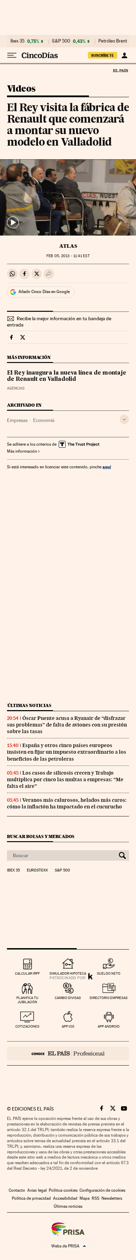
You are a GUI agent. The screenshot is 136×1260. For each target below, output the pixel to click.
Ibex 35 (17, 41)
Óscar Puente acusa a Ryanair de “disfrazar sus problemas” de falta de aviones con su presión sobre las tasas (67, 725)
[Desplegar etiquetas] (124, 419)
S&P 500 (61, 41)
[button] (68, 197)
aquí (107, 466)
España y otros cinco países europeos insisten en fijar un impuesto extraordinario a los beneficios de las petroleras (66, 752)
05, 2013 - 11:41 (67, 256)
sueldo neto (108, 973)
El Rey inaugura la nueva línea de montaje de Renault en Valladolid (66, 376)
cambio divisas (68, 998)
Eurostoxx (37, 870)
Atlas (68, 246)
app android (109, 1026)
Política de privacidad (31, 1198)
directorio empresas (109, 998)
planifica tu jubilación (27, 1000)
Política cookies (63, 1190)
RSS (95, 1198)
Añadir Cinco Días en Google (44, 291)
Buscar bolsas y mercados (40, 836)
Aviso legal (37, 1190)
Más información (22, 451)
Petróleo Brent (112, 41)
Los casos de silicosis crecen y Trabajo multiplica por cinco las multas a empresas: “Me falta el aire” (65, 779)
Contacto (17, 1190)
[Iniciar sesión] (124, 55)
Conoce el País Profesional (68, 1053)
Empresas (17, 420)
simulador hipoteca (68, 973)
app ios (68, 1026)
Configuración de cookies (102, 1190)
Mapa (85, 1198)
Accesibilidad (65, 1198)
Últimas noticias (29, 705)
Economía (43, 420)
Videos (21, 89)
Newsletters (111, 1198)
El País (120, 70)
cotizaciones (27, 1026)
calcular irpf (27, 973)
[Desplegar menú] (12, 55)
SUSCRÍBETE (102, 55)
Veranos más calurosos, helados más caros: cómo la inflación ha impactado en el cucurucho (67, 803)
